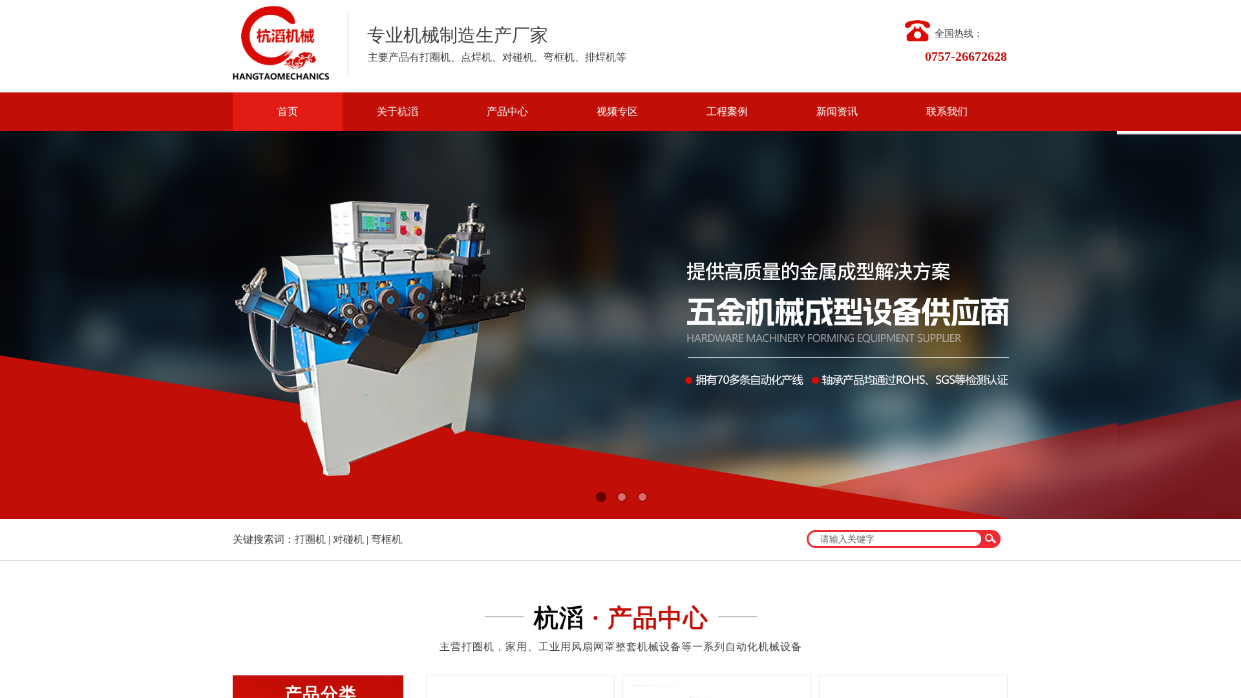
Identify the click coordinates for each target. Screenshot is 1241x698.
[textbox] (895, 539)
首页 (287, 111)
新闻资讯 (837, 111)
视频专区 (617, 111)
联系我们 (947, 111)
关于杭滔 (397, 111)
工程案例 (727, 111)
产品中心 (507, 111)
